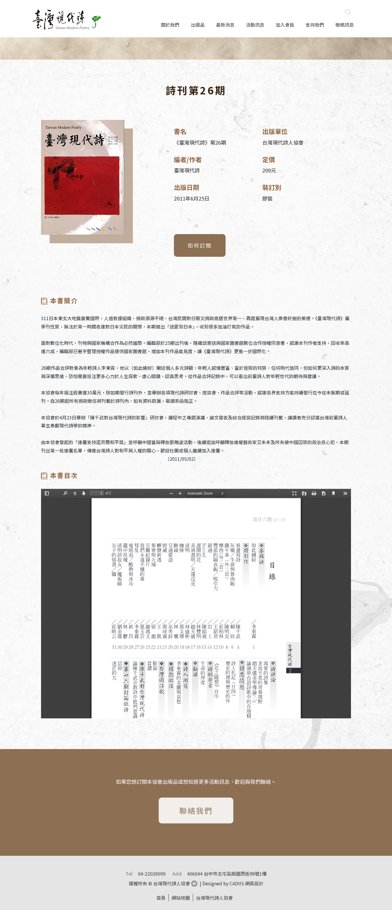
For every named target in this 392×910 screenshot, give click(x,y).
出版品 (198, 24)
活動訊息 (255, 24)
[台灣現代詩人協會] (66, 16)
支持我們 (315, 24)
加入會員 (285, 24)
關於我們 (170, 24)
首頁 (161, 897)
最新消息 (225, 24)
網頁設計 (254, 883)
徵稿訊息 (344, 24)
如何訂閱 (200, 245)
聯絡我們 (196, 808)
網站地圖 (181, 897)
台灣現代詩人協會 (214, 897)
